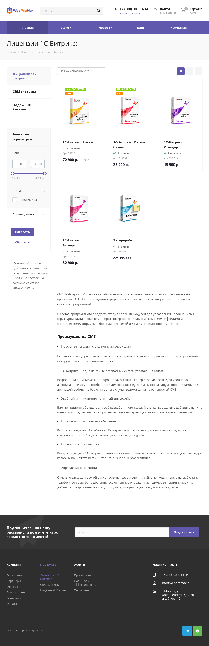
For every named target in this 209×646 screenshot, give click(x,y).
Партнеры (14, 581)
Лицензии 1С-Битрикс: (24, 76)
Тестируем (81, 590)
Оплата (12, 604)
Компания (179, 27)
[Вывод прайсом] (198, 71)
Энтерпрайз (123, 240)
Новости (105, 27)
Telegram (187, 631)
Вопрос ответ (16, 592)
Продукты (48, 564)
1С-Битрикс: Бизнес (78, 142)
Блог (141, 27)
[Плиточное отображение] (181, 71)
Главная (27, 27)
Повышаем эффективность (85, 583)
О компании (15, 575)
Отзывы (12, 587)
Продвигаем (82, 575)
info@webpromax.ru (175, 583)
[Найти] (98, 11)
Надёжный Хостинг (22, 107)
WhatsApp (197, 631)
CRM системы (24, 91)
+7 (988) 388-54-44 (133, 9)
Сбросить (22, 242)
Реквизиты (14, 598)
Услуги (65, 27)
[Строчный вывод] (189, 71)
